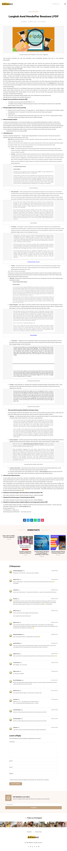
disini (20, 69)
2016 (30, 11)
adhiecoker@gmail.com (45, 471)
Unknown (15, 727)
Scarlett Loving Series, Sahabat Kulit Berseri (25, 552)
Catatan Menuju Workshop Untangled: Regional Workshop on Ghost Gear (41, 553)
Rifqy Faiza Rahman (17, 634)
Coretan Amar (16, 662)
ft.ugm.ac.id (45, 54)
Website (11, 773)
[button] (24, 520)
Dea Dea (15, 598)
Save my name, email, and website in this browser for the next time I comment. (29, 780)
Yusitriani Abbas (17, 710)
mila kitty (15, 590)
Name (11, 761)
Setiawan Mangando (17, 570)
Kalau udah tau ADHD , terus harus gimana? (9, 536)
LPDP (25, 131)
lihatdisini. (40, 500)
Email (11, 767)
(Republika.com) (53, 83)
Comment (12, 742)
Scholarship (35, 11)
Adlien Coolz (16, 579)
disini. (41, 495)
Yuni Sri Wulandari (17, 680)
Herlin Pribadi (16, 643)
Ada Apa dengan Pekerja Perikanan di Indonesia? (58, 552)
